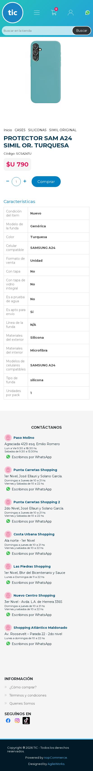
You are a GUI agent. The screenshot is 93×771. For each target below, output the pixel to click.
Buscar (81, 30)
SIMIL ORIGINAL (63, 130)
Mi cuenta (70, 12)
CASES (20, 130)
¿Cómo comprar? (23, 687)
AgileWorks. (56, 764)
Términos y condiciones (27, 695)
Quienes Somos (22, 703)
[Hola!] (87, 12)
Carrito (53, 11)
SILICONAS (37, 130)
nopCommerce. (56, 757)
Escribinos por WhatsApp (32, 457)
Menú (36, 12)
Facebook (8, 720)
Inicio (8, 130)
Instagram (17, 720)
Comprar (46, 181)
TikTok (26, 720)
